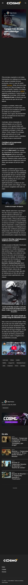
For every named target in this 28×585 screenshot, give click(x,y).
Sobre (3, 567)
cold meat (5, 360)
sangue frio (11, 363)
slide (4, 365)
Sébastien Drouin (21, 363)
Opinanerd (5, 408)
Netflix (22, 91)
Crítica (12, 360)
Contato (4, 569)
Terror (16, 365)
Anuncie (4, 572)
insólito (18, 360)
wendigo (22, 365)
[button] (3, 3)
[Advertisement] (14, 57)
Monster (9, 85)
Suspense (10, 365)
